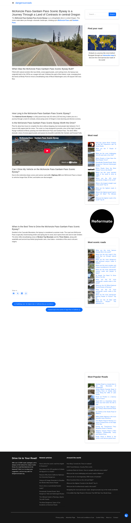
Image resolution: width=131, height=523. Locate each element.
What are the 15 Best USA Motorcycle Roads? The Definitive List (106, 301)
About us (108, 517)
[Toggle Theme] (126, 515)
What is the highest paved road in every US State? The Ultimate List (106, 193)
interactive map (108, 55)
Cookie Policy (100, 517)
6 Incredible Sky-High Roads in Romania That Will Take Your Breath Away (89, 493)
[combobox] (98, 14)
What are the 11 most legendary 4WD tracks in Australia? (84, 476)
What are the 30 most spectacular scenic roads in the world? (106, 291)
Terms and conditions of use (85, 517)
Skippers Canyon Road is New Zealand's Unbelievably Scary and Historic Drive (106, 432)
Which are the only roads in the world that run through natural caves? (106, 256)
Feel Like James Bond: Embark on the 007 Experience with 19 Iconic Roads (106, 144)
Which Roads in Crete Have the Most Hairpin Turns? (106, 159)
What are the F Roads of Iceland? (106, 149)
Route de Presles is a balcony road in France (106, 397)
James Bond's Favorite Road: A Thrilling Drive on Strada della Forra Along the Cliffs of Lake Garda (106, 392)
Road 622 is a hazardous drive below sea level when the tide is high (106, 402)
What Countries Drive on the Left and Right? (80, 480)
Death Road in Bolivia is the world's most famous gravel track (106, 437)
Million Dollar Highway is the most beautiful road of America (106, 417)
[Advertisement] (47, 95)
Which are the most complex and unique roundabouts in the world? (106, 266)
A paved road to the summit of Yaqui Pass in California (63, 309)
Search (112, 14)
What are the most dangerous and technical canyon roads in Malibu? (106, 261)
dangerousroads (23, 3)
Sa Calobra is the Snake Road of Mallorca (106, 412)
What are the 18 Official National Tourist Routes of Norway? (106, 286)
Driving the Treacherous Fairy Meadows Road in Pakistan (106, 427)
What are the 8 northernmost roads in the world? (81, 486)
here (22, 469)
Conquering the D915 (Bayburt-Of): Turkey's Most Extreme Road (106, 407)
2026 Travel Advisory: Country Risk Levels (79, 467)
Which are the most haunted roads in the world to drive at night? (106, 174)
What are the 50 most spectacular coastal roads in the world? (106, 281)
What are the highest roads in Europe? (106, 189)
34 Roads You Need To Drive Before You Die (106, 276)
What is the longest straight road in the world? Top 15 (106, 184)
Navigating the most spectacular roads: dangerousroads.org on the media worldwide (92, 489)
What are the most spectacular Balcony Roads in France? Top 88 (106, 296)
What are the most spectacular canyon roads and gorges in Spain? (106, 271)
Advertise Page (70, 517)
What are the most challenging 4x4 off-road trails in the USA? (106, 154)
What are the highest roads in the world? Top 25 (106, 198)
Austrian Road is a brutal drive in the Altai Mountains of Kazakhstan (106, 385)
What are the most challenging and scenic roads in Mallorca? (85, 473)
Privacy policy (60, 517)
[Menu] (13, 3)
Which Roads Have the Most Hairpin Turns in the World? (106, 169)
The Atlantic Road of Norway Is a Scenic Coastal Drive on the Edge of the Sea (106, 422)
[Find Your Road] (102, 42)
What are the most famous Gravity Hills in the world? (106, 251)
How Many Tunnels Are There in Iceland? (79, 463)
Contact (115, 517)
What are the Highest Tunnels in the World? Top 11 (82, 483)
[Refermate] (102, 221)
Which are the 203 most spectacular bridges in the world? (106, 179)
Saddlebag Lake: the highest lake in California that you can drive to (34, 304)
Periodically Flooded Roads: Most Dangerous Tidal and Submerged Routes (106, 164)
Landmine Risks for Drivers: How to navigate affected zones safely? (87, 470)
